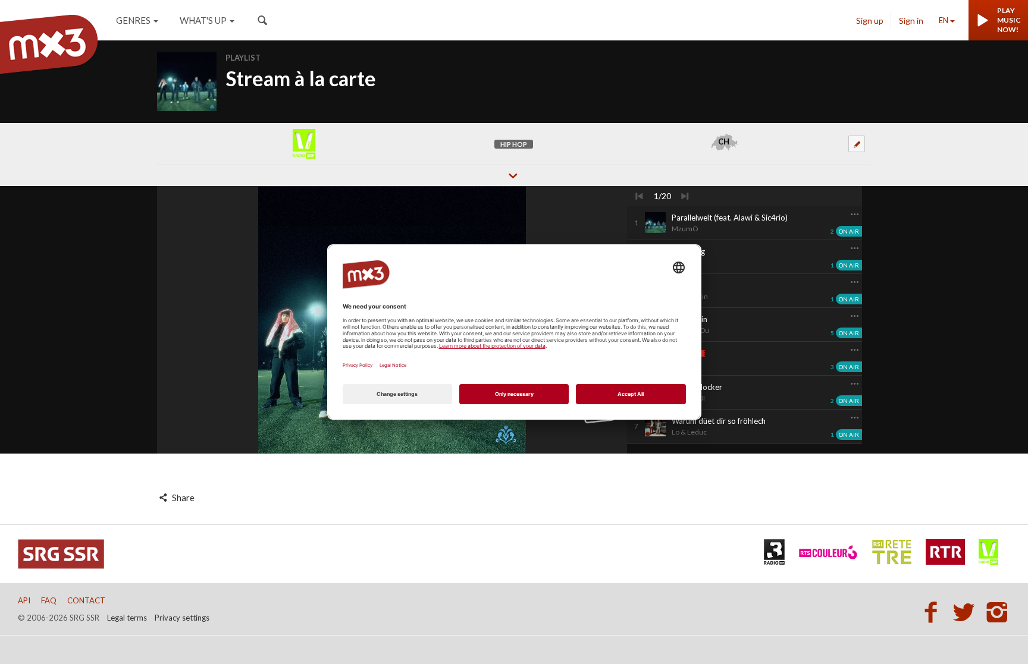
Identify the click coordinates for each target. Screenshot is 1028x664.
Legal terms (127, 617)
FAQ (49, 600)
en (943, 20)
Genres (133, 20)
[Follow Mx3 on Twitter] (967, 611)
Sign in (911, 20)
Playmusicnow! (1009, 20)
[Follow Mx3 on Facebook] (934, 611)
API (24, 600)
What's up (203, 20)
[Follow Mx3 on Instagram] (998, 611)
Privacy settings (182, 617)
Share (182, 497)
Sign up (869, 20)
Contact (86, 600)
